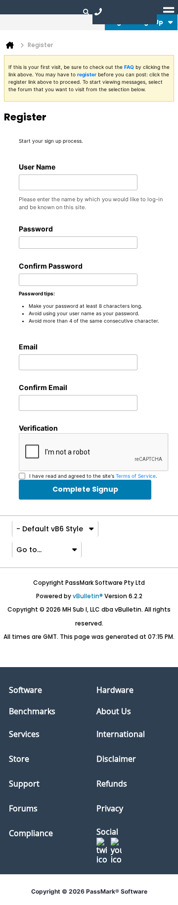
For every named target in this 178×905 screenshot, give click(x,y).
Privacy (109, 808)
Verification (38, 428)
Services (24, 734)
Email (28, 346)
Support (24, 783)
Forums (23, 808)
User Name (37, 167)
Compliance (31, 833)
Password (36, 229)
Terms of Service (136, 476)
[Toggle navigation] (168, 11)
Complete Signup (85, 489)
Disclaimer (116, 758)
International (120, 734)
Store (19, 758)
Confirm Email (43, 387)
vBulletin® (88, 596)
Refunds (111, 783)
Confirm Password (51, 266)
